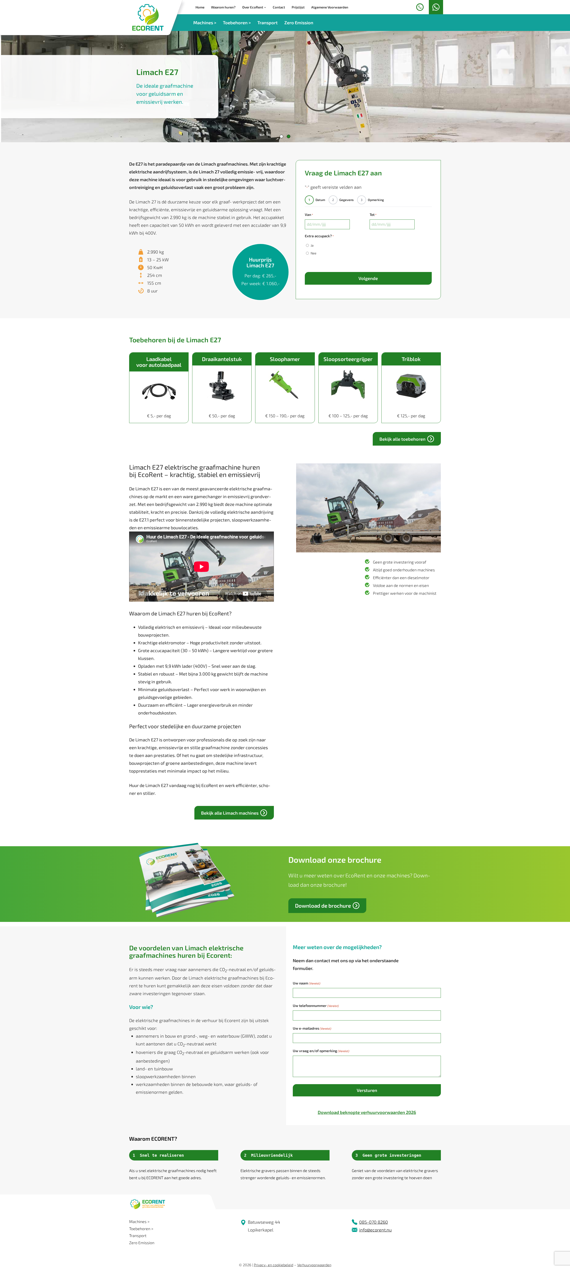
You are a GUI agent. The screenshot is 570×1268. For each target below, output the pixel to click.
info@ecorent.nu (375, 1229)
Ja (312, 245)
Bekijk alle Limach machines (230, 813)
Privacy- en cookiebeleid (273, 1265)
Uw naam (306, 983)
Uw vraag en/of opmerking (321, 1051)
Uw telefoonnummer (316, 1005)
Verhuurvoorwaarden (314, 1265)
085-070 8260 (373, 1222)
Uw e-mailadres (312, 1028)
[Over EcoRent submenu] (265, 7)
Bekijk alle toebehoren (402, 439)
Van (309, 214)
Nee (313, 253)
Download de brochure (323, 905)
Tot (373, 214)
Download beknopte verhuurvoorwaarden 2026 (367, 1112)
